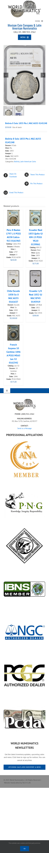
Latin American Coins (28, 161)
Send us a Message (24, 428)
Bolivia (16, 161)
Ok (25, 849)
